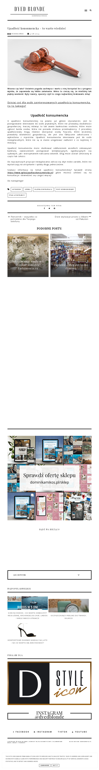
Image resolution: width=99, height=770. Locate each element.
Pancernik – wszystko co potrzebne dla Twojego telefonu (24, 219)
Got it (55, 765)
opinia (27, 189)
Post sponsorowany (65, 189)
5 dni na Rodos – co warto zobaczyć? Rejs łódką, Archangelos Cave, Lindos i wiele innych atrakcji (27, 615)
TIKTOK (63, 732)
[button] (72, 5)
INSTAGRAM (44, 732)
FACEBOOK (22, 732)
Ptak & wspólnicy (17, 195)
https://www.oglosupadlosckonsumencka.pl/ (30, 172)
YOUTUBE (81, 732)
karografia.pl (86, 741)
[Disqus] (49, 319)
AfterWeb (16, 189)
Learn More (44, 765)
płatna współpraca (43, 189)
